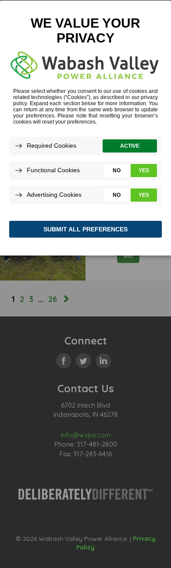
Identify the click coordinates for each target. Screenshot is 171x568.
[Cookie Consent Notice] (85, 128)
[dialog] (85, 127)
